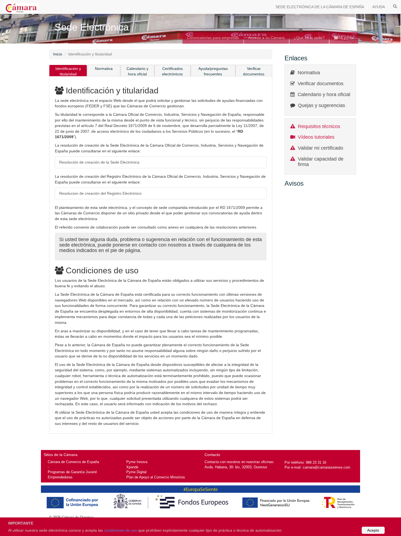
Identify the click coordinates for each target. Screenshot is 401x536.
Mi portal (346, 37)
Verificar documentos (253, 71)
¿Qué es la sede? (309, 37)
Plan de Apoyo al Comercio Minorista (155, 477)
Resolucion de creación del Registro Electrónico (100, 193)
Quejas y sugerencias (321, 105)
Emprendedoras (60, 477)
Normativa (104, 68)
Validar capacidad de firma (320, 161)
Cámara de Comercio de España (73, 462)
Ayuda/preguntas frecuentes (213, 71)
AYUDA (378, 7)
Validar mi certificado (320, 148)
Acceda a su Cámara (266, 37)
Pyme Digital (136, 472)
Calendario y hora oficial (137, 71)
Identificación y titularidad (68, 71)
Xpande (132, 467)
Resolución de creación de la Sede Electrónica (99, 162)
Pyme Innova (136, 462)
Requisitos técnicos (319, 126)
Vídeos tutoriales (316, 137)
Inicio (57, 54)
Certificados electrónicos (172, 71)
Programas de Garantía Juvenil (72, 472)
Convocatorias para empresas (213, 37)
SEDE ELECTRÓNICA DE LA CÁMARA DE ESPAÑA (320, 7)
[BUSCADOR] (395, 6)
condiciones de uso (120, 530)
